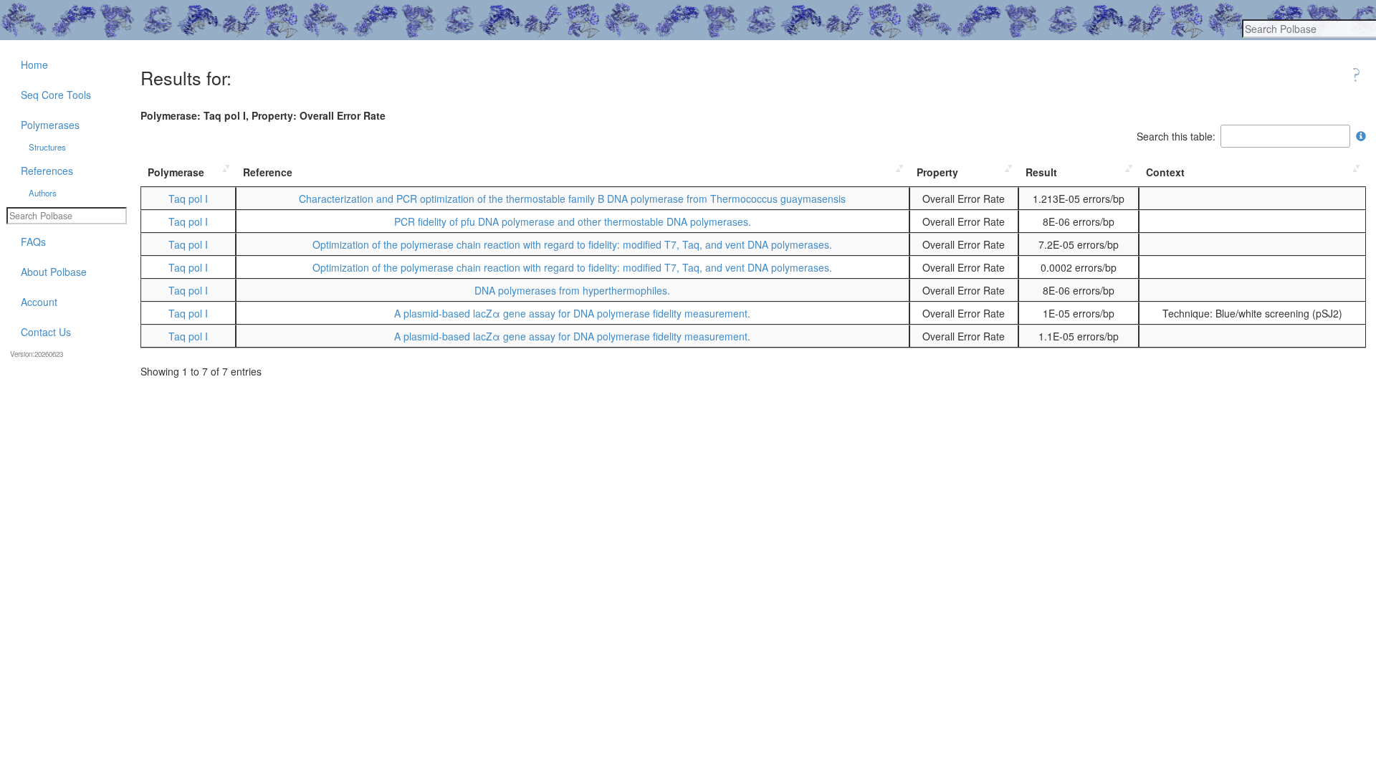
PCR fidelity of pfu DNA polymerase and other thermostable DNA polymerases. (572, 221)
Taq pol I (188, 198)
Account (39, 302)
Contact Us (46, 332)
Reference (267, 172)
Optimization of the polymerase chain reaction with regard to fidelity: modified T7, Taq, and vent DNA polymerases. (572, 244)
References (47, 170)
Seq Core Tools (56, 94)
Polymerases (50, 125)
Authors (43, 193)
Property (937, 172)
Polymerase (176, 172)
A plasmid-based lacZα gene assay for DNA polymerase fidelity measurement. (572, 313)
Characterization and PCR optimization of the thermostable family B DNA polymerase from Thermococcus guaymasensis (572, 198)
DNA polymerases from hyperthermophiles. (572, 290)
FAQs (33, 241)
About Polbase (54, 271)
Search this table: (1176, 136)
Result (1041, 172)
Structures (47, 147)
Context (1165, 172)
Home (34, 64)
